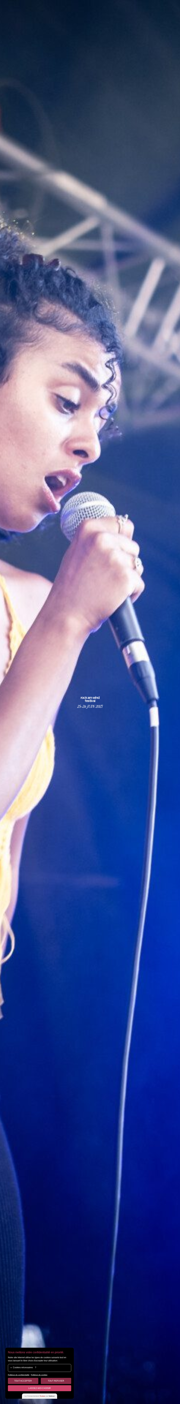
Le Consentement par (39, 1396)
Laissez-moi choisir (39, 1388)
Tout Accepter (23, 1381)
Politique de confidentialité (18, 1375)
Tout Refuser (56, 1381)
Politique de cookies (39, 1375)
